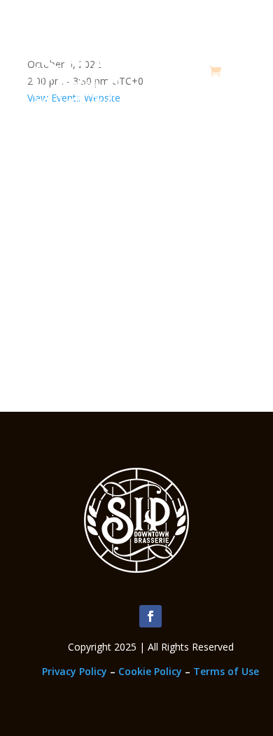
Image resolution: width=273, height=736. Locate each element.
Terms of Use (226, 671)
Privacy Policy (74, 671)
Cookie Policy (150, 671)
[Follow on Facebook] (150, 616)
